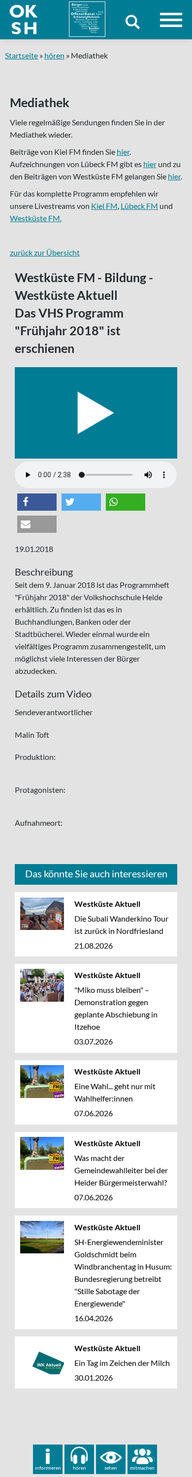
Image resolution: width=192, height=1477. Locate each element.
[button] (37, 502)
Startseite (21, 55)
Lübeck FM (139, 205)
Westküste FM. (36, 218)
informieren (48, 1468)
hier (123, 151)
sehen (110, 1468)
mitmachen (142, 1468)
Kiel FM (104, 205)
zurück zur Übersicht (45, 252)
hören (54, 55)
